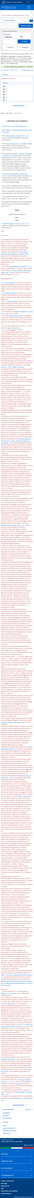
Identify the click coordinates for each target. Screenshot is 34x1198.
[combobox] (17, 20)
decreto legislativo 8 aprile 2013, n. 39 (16, 748)
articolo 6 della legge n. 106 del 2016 (16, 174)
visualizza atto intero (27, 70)
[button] (21, 37)
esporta (5, 1125)
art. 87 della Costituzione (10, 293)
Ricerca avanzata (26, 26)
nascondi (5, 74)
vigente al (8, 34)
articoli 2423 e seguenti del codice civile (12, 722)
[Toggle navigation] (29, 7)
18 (9, 367)
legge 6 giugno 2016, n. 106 (14, 144)
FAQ (2, 1188)
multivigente (25, 47)
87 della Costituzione (19, 126)
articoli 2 (3, 367)
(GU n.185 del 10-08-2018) (9, 70)
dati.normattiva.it (6, 1193)
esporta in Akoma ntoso (9, 1128)
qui (28, 15)
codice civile (10, 1004)
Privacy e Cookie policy (7, 1181)
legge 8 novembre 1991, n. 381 (10, 1059)
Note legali (4, 1183)
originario (10, 47)
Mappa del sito (5, 1186)
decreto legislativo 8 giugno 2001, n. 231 (13, 525)
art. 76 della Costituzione (10, 283)
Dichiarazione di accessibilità (9, 1191)
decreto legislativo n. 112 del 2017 (14, 992)
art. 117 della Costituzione (10, 301)
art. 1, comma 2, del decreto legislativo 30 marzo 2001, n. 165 (17, 1025)
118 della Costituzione (17, 367)
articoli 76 (9, 126)
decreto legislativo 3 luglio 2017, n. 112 (17, 136)
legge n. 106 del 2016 (14, 328)
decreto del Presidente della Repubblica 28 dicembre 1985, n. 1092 (15, 254)
